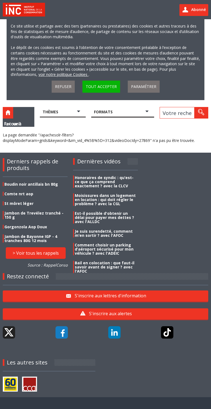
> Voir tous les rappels (36, 253)
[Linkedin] (114, 332)
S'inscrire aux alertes (110, 314)
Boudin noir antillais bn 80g (31, 184)
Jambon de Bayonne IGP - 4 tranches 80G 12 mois (30, 238)
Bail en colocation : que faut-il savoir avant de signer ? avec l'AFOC (104, 267)
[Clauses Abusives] (29, 384)
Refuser (63, 86)
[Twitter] (9, 332)
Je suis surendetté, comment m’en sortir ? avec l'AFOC (104, 233)
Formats (103, 111)
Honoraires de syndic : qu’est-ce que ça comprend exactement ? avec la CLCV (104, 181)
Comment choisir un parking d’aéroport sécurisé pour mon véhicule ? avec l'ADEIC (104, 249)
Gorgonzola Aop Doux (25, 226)
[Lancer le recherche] (201, 112)
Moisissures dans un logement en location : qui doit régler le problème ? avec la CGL (105, 199)
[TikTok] (167, 332)
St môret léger (19, 203)
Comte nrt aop (18, 193)
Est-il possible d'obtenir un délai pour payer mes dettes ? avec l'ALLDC (104, 217)
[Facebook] (61, 332)
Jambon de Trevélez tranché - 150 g (33, 215)
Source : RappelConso (47, 265)
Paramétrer (143, 86)
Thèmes (50, 111)
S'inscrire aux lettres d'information (110, 296)
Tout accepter (101, 86)
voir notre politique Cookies (63, 74)
